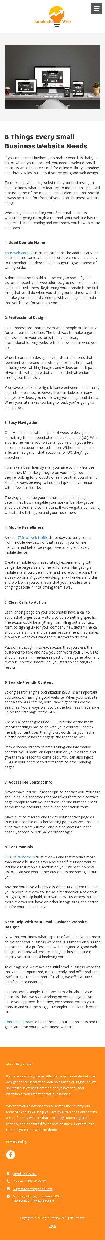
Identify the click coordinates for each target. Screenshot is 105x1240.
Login (52, 1226)
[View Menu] (96, 8)
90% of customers (20, 857)
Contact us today (19, 1021)
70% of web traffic (32, 537)
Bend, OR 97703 (25, 1173)
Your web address (19, 252)
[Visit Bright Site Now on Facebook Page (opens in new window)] (10, 1154)
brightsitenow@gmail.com (32, 1188)
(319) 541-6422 (35, 1181)
